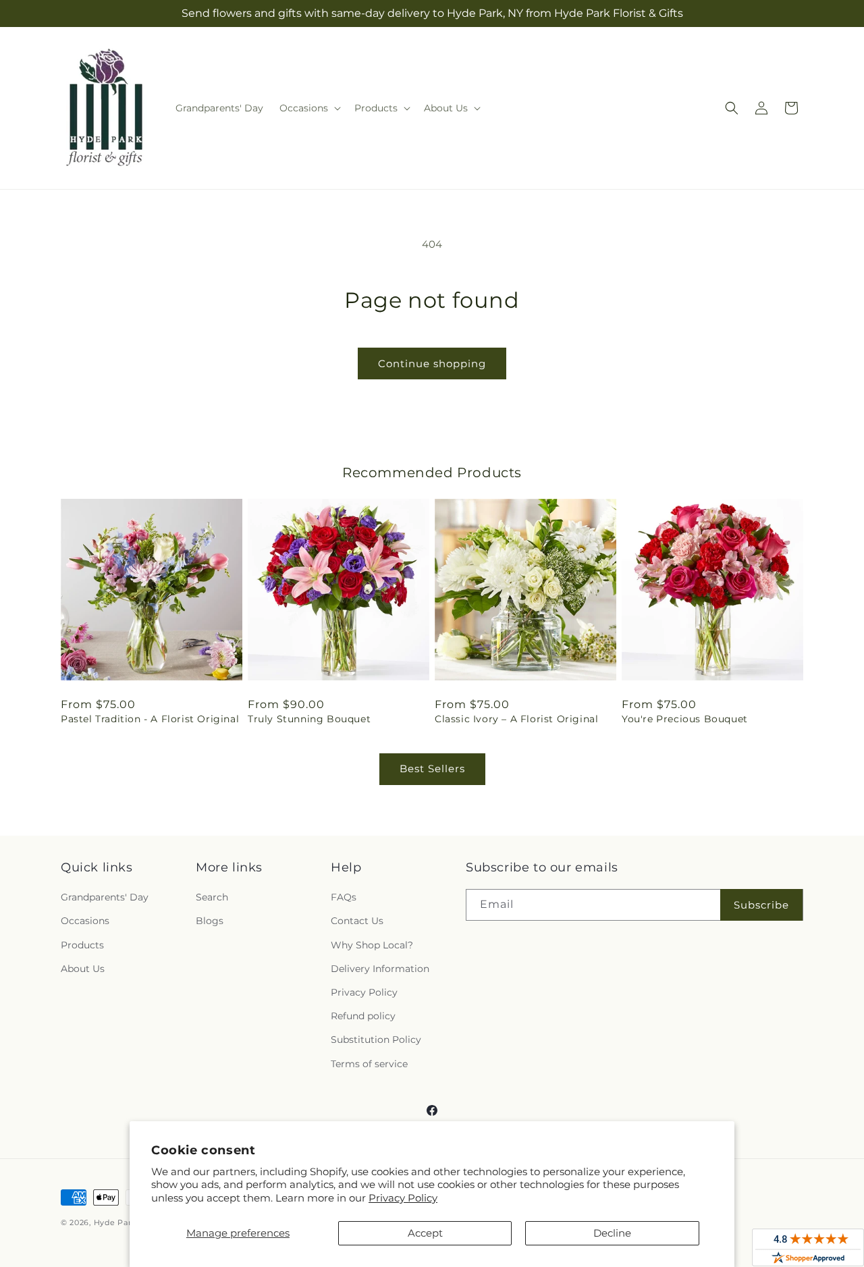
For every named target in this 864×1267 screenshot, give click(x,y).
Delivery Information (380, 969)
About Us (83, 969)
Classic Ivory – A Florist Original (516, 719)
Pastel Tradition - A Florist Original (150, 719)
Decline (612, 1232)
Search (212, 897)
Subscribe (761, 904)
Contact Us (357, 921)
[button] (308, 108)
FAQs (343, 897)
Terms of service (369, 1064)
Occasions (85, 921)
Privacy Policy (403, 1197)
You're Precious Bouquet (685, 719)
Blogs (209, 921)
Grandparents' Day (104, 897)
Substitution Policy (376, 1039)
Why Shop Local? (372, 945)
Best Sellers (432, 768)
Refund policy (363, 1016)
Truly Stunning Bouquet (309, 719)
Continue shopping (432, 363)
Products (82, 945)
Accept (425, 1232)
